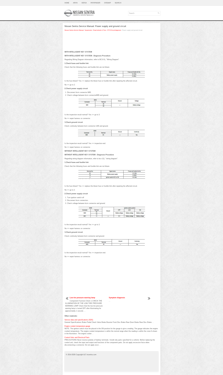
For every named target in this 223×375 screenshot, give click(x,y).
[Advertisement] (111, 41)
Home (67, 3)
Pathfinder (95, 3)
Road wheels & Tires (99, 30)
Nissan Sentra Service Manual (74, 30)
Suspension (88, 30)
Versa (84, 3)
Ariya (75, 3)
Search (118, 3)
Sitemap (107, 3)
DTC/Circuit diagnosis (114, 30)
